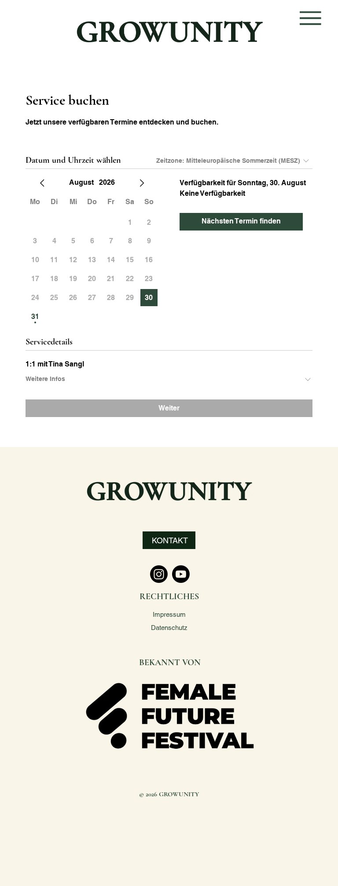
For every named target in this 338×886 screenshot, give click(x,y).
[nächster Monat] (141, 183)
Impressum (169, 614)
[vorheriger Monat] (42, 183)
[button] (169, 540)
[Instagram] (159, 574)
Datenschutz (169, 627)
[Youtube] (181, 574)
